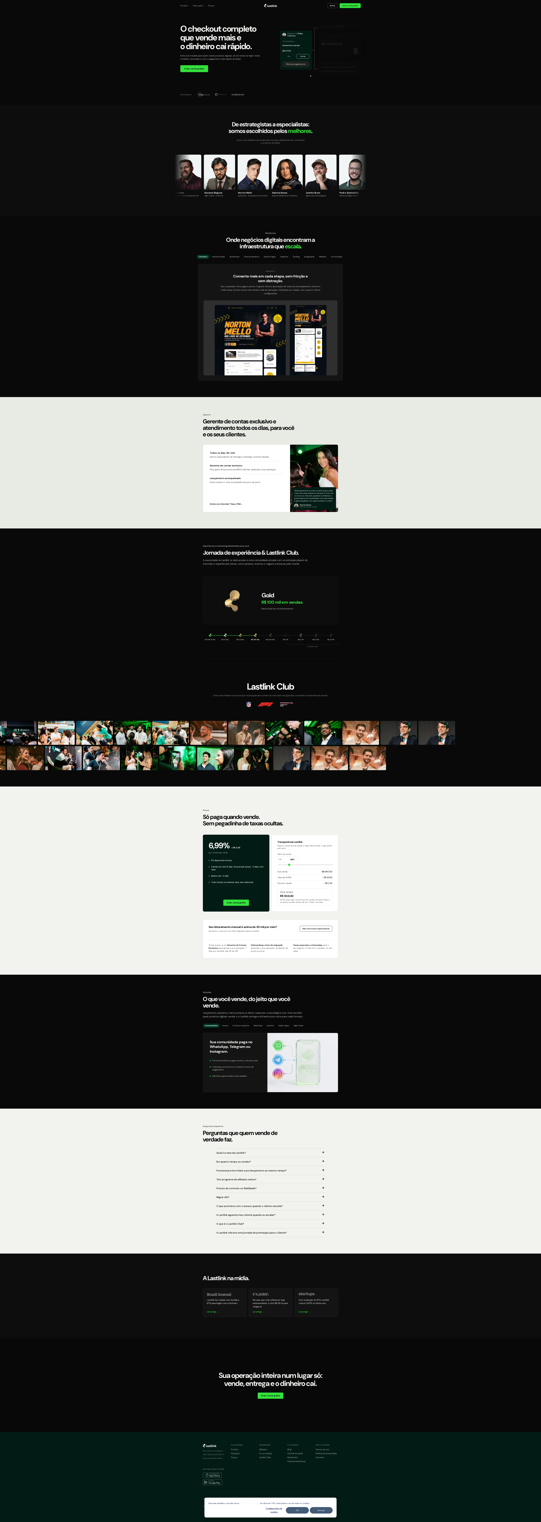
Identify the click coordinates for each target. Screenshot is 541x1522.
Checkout (203, 259)
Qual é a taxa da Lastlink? (270, 1154)
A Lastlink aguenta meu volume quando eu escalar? (270, 1216)
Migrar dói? (270, 1199)
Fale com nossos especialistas (316, 931)
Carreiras (320, 1459)
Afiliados (322, 259)
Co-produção (336, 259)
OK (297, 1510)
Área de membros (251, 259)
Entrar (332, 6)
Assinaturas (235, 259)
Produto (184, 5)
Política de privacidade (326, 1456)
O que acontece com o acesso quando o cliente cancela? (270, 1208)
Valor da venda (284, 856)
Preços (211, 5)
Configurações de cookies (274, 1510)
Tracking (296, 259)
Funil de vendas (218, 259)
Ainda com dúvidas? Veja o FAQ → (226, 506)
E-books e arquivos (241, 1028)
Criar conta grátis (350, 6)
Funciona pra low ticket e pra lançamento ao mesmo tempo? (270, 1172)
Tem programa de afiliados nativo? (270, 1181)
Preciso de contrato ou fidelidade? (270, 1190)
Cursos (225, 1028)
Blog (289, 1452)
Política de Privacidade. (250, 1503)
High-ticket (298, 1028)
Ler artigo (213, 1314)
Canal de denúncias (296, 1463)
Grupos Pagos (270, 259)
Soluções (235, 1456)
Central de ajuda (295, 1456)
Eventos (270, 1028)
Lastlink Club (265, 1459)
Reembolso (292, 1459)
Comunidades (211, 1028)
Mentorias (258, 1028)
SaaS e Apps (284, 1028)
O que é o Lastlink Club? (270, 1225)
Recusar (321, 1510)
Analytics (284, 259)
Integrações (309, 259)
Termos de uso (322, 1452)
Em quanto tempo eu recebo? (270, 1163)
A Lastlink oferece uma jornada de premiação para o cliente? (270, 1234)
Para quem (198, 5)
